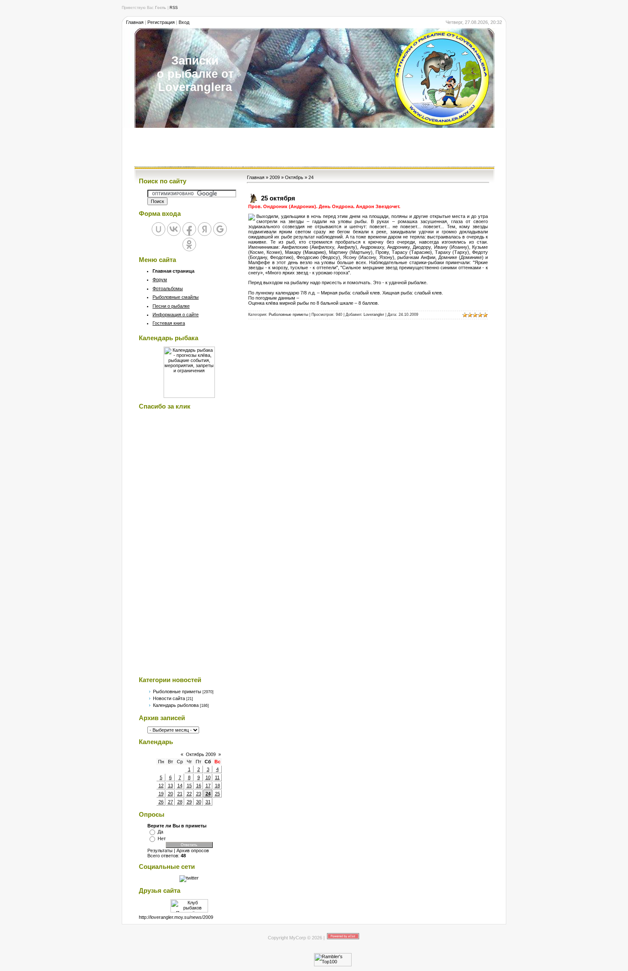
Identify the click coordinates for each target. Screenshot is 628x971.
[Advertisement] (314, 147)
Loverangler (374, 314)
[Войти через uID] (158, 229)
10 (208, 777)
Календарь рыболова (176, 705)
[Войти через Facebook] (189, 229)
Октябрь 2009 (201, 754)
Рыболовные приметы (177, 691)
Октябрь (294, 177)
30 (198, 801)
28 (179, 801)
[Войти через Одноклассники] (189, 244)
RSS (174, 8)
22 (189, 793)
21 (179, 793)
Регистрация (161, 22)
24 (208, 793)
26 (161, 801)
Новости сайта (169, 698)
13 (170, 785)
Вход (184, 22)
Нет (162, 838)
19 (161, 793)
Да (160, 831)
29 (189, 801)
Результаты (160, 850)
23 (198, 793)
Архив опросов (192, 850)
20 (170, 793)
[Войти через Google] (220, 229)
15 (189, 785)
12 (161, 785)
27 (170, 801)
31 (208, 801)
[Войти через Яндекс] (204, 229)
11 (217, 777)
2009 (275, 177)
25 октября (278, 198)
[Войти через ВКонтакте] (174, 229)
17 (208, 785)
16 (198, 785)
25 (217, 793)
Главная (135, 22)
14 (179, 785)
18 (217, 785)
